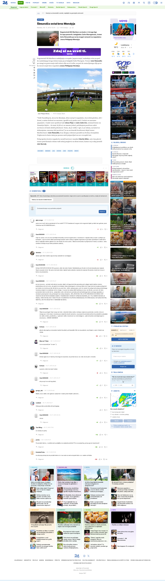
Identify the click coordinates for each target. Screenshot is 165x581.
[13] (81, 178)
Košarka (50, 7)
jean (64, 150)
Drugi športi (94, 7)
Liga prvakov (24, 7)
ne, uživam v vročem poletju (120, 414)
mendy (76, 150)
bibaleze (34, 467)
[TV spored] (133, 2)
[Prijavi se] (149, 2)
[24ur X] (88, 556)
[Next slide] (106, 168)
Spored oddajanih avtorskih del (141, 560)
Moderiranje (49, 560)
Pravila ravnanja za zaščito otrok (118, 560)
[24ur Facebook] (84, 556)
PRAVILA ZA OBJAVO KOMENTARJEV (42, 199)
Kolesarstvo (71, 7)
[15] (62, 178)
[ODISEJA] (69, 168)
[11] (100, 178)
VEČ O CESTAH (123, 339)
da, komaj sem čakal (118, 412)
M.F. (34, 63)
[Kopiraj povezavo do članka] (34, 78)
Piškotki (57, 560)
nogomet (40, 150)
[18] (34, 178)
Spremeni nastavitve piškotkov (71, 560)
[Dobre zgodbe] (123, 2)
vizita (87, 467)
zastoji (123, 330)
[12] (90, 178)
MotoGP (42, 7)
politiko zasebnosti (119, 362)
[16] (53, 178)
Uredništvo (27, 560)
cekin (114, 467)
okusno (88, 510)
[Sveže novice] (38, 13)
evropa (59, 150)
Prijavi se (102, 211)
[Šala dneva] (132, 385)
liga (53, 150)
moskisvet (35, 510)
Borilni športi (60, 7)
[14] (71, 178)
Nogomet (14, 7)
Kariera (41, 560)
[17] (43, 178)
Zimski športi (82, 7)
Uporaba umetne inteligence (82, 563)
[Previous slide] (103, 168)
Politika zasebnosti (88, 560)
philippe (70, 150)
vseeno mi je (116, 417)
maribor (47, 150)
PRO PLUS (35, 560)
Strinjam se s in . (122, 362)
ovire (131, 330)
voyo (114, 510)
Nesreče (114, 330)
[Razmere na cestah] (139, 2)
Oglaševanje (18, 560)
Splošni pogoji (101, 560)
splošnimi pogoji (125, 361)
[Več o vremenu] (133, 54)
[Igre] (128, 2)
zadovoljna (62, 467)
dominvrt (61, 510)
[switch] (155, 2)
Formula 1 (34, 7)
